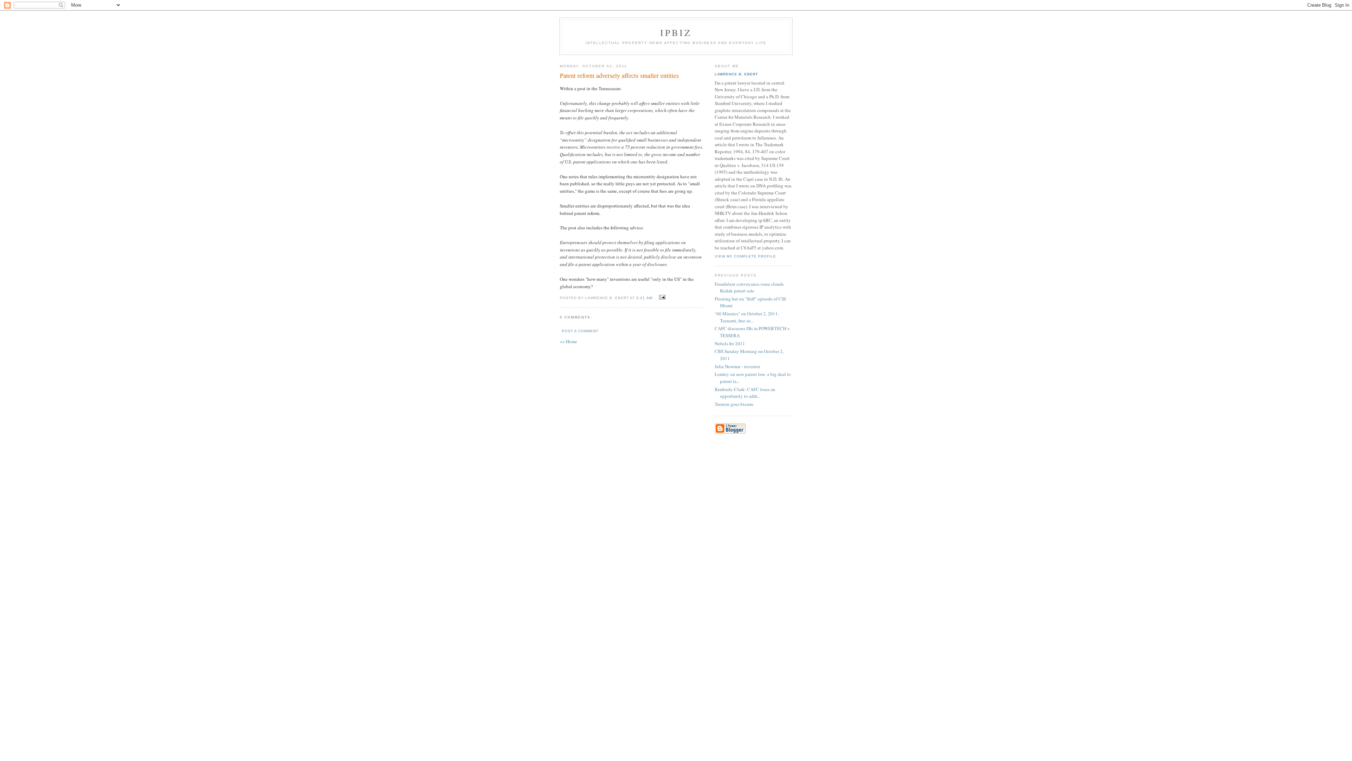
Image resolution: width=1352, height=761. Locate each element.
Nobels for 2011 (730, 343)
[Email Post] (661, 297)
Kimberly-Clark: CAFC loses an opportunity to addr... (745, 393)
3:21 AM (644, 298)
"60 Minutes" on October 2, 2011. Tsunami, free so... (747, 317)
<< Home (568, 341)
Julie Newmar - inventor (737, 366)
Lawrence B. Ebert (736, 74)
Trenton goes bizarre (734, 404)
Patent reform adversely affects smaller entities (619, 75)
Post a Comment (580, 331)
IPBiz (676, 32)
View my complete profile (745, 256)
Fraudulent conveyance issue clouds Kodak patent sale (749, 287)
